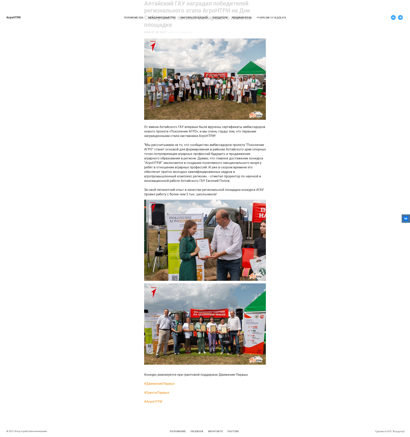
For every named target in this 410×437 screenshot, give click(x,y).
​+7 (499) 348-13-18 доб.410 (271, 17)
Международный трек (162, 17)
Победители (220, 17)
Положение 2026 (134, 17)
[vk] (393, 17)
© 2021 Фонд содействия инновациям (26, 431)
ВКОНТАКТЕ (215, 431)
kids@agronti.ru (242, 17)
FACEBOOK (197, 431)
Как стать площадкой (194, 17)
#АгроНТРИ (153, 401)
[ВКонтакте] (406, 218)
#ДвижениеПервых (159, 384)
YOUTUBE (233, 431)
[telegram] (400, 17)
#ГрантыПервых (156, 393)
